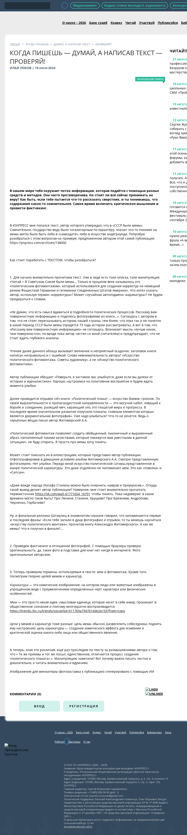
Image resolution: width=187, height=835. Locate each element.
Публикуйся (168, 23)
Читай (130, 23)
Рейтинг (60, 741)
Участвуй (147, 23)
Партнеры (74, 741)
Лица (168, 732)
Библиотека (154, 732)
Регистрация (83, 706)
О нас (86, 741)
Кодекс (116, 23)
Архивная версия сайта (78, 826)
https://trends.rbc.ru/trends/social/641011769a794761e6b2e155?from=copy (67, 611)
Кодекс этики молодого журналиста (134, 5)
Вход (39, 706)
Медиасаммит (85, 5)
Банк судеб (98, 23)
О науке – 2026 (74, 23)
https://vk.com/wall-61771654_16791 (62, 494)
